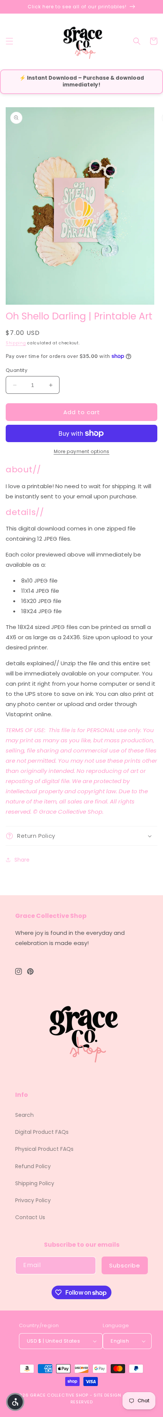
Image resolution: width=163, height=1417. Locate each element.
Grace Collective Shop (59, 1395)
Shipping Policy (34, 1183)
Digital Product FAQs (42, 1132)
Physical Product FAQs (44, 1149)
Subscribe (124, 1265)
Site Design (107, 1395)
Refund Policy (33, 1166)
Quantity (16, 370)
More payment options (82, 451)
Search (24, 1115)
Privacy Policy (33, 1200)
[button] (9, 41)
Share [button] (22, 859)
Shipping (16, 343)
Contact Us (30, 1217)
